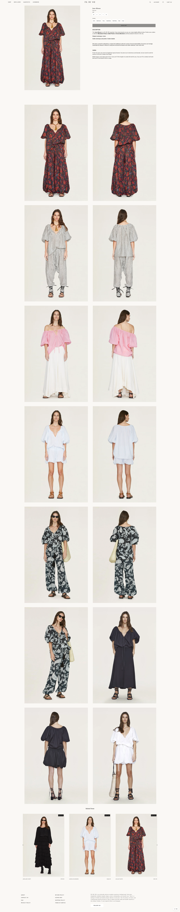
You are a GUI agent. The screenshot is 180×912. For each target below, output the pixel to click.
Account (156, 2)
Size (93, 12)
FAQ (22, 900)
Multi (94, 20)
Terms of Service (60, 902)
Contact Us (24, 897)
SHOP (9, 2)
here (143, 45)
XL (106, 14)
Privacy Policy (26, 902)
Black (119, 20)
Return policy (59, 895)
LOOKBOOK (36, 2)
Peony (104, 20)
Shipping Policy (60, 900)
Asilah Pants (110, 33)
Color (93, 18)
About (23, 895)
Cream (123, 20)
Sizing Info (58, 897)
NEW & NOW (17, 2)
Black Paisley (115, 20)
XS (93, 14)
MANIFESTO (26, 2)
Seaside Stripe (108, 20)
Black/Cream (99, 20)
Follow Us (97, 905)
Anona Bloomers (120, 33)
